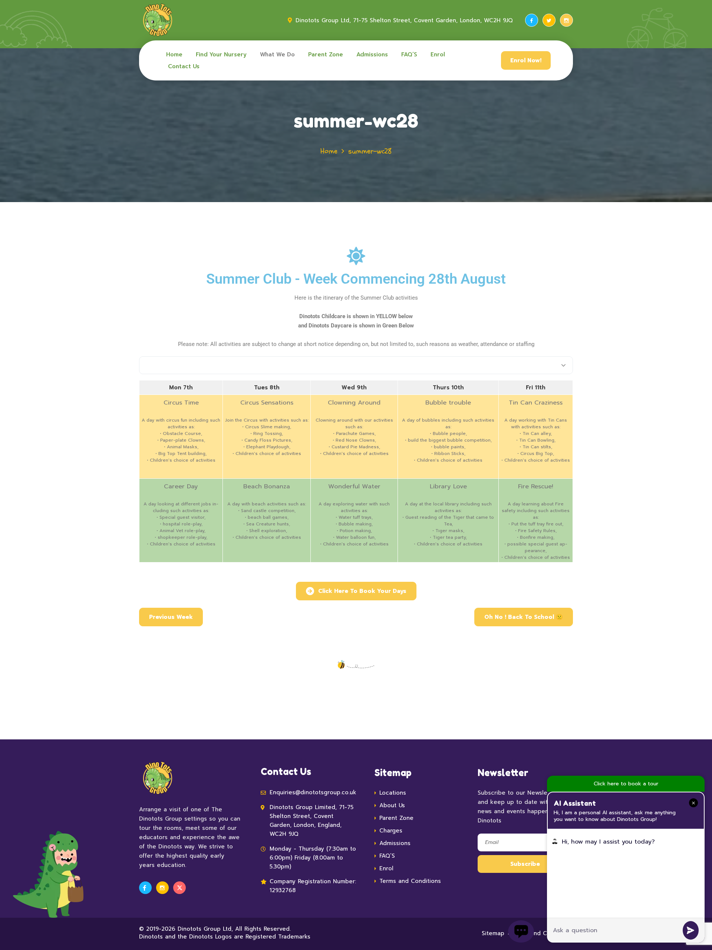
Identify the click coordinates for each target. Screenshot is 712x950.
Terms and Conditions (410, 881)
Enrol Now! (525, 60)
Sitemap (493, 933)
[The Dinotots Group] (157, 20)
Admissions (372, 54)
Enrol (438, 54)
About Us (392, 805)
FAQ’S (409, 54)
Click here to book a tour (626, 784)
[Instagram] (566, 20)
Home (174, 54)
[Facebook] (531, 20)
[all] (356, 365)
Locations (392, 793)
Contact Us (184, 66)
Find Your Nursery (221, 54)
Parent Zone (325, 54)
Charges (390, 831)
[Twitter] (549, 20)
